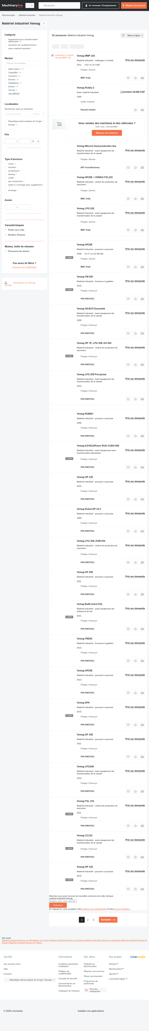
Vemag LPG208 (85, 766)
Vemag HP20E (85, 244)
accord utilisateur (122, 909)
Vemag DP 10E (85, 734)
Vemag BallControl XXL (90, 604)
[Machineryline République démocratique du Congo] (12, 5)
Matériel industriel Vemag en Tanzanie (67, 940)
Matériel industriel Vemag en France (25, 942)
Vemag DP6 (83, 702)
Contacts (8, 974)
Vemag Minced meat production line (96, 146)
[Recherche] (41, 5)
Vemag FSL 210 (85, 801)
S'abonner (58, 905)
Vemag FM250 (84, 638)
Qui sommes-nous (12, 964)
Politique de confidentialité (64, 972)
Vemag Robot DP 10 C (89, 509)
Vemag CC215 (84, 835)
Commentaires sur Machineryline (67, 984)
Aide (6, 969)
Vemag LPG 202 (85, 208)
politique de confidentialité (94, 909)
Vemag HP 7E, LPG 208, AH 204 (94, 343)
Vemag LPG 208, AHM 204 (91, 541)
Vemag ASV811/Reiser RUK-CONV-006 (98, 445)
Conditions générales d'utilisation (68, 965)
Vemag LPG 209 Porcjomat (91, 374)
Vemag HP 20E (85, 572)
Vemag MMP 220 (86, 56)
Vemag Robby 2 (85, 87)
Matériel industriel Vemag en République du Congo (25, 940)
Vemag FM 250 (85, 276)
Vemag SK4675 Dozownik (91, 308)
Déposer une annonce (107, 133)
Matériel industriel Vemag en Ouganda (103, 940)
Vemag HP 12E (85, 477)
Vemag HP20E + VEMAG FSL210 (95, 177)
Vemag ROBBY (85, 414)
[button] (135, 78)
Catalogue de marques (69, 991)
